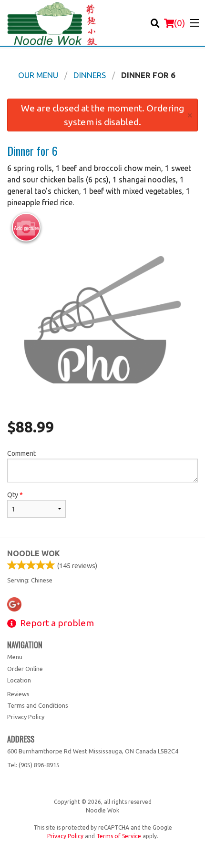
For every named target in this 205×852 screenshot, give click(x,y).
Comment (21, 453)
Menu (14, 656)
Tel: (33, 765)
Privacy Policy (25, 716)
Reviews (18, 694)
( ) (179, 23)
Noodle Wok (33, 553)
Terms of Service (118, 836)
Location (19, 680)
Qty (15, 495)
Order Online (25, 668)
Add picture (26, 228)
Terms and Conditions (37, 705)
